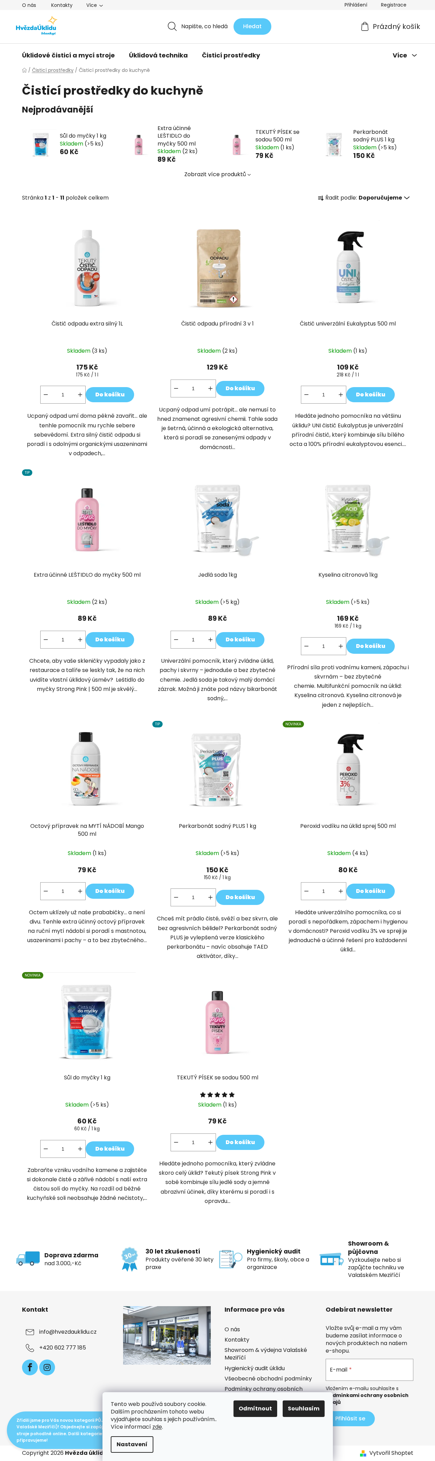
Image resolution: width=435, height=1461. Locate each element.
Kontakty (62, 5)
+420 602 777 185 (62, 1348)
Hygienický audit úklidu (255, 1368)
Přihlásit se (350, 1418)
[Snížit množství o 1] (46, 394)
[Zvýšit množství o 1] (80, 394)
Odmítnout (255, 1408)
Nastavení (132, 1444)
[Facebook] (30, 1367)
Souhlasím (303, 1408)
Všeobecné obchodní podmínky (268, 1379)
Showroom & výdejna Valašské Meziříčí (266, 1354)
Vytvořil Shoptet (391, 1453)
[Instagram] (47, 1367)
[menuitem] (68, 55)
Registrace (393, 4)
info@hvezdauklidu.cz (68, 1332)
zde (157, 1427)
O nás (29, 5)
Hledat (252, 26)
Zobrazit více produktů (215, 174)
